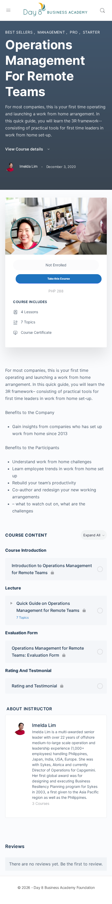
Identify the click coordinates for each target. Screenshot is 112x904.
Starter (91, 32)
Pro (74, 32)
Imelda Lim (44, 725)
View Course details (24, 149)
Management (52, 32)
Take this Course (58, 278)
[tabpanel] (56, 440)
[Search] (102, 10)
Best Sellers (19, 32)
